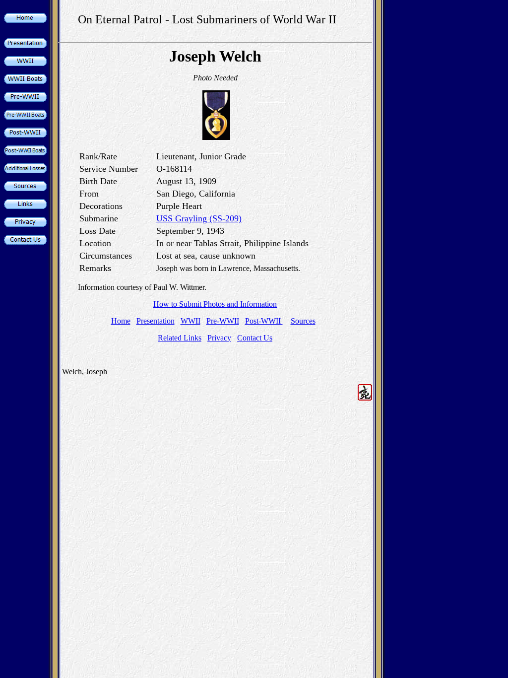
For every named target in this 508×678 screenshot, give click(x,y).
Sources (303, 321)
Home (120, 321)
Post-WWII (264, 321)
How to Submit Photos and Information (215, 304)
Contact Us (254, 338)
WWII (190, 321)
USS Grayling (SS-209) (199, 218)
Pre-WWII (222, 321)
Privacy (219, 338)
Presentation (155, 321)
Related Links (179, 338)
